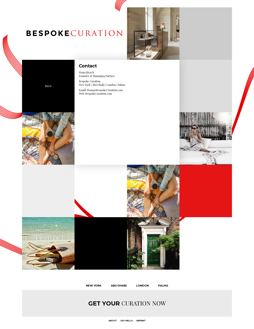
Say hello (126, 320)
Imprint (141, 320)
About (112, 320)
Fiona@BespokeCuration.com (105, 90)
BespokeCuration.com (98, 93)
